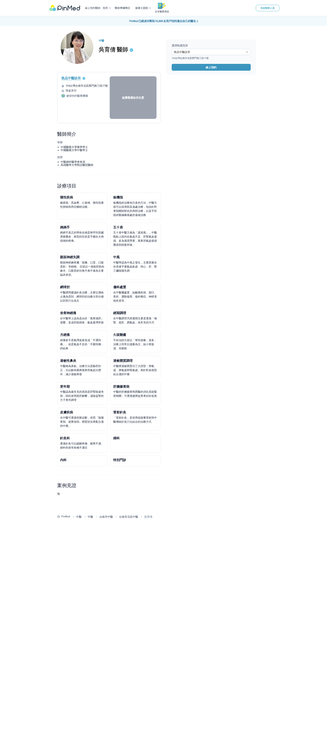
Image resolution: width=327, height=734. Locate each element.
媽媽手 (65, 227)
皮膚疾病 (66, 412)
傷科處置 (119, 287)
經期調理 (119, 313)
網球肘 (65, 287)
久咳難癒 (119, 335)
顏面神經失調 (70, 257)
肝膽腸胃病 (121, 386)
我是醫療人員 (267, 8)
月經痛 (65, 335)
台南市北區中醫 (128, 516)
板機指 (118, 197)
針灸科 (65, 438)
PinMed (65, 516)
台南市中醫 (106, 516)
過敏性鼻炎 (68, 360)
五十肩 (118, 227)
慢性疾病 (66, 197)
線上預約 (211, 67)
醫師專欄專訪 (122, 7)
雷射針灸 (119, 412)
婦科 (116, 438)
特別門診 (119, 460)
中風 (116, 257)
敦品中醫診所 (71, 78)
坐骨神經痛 (68, 313)
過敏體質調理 (123, 360)
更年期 (65, 386)
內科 (63, 460)
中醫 (79, 516)
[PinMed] (65, 8)
